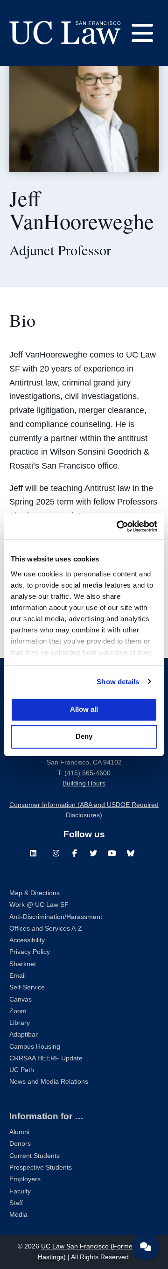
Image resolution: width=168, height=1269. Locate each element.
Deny (84, 736)
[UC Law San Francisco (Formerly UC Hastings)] (65, 32)
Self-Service (27, 987)
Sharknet (22, 964)
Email (17, 975)
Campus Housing (34, 1046)
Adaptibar (23, 1034)
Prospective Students (40, 1167)
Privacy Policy (29, 951)
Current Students (34, 1155)
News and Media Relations (48, 1081)
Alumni (19, 1132)
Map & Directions (34, 893)
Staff (16, 1202)
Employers (25, 1179)
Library (19, 1022)
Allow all (84, 709)
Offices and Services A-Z (45, 928)
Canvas (20, 999)
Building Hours (84, 783)
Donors (20, 1143)
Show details (118, 682)
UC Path (21, 1069)
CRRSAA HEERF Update (46, 1058)
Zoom (18, 1011)
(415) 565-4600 (87, 773)
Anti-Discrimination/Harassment (55, 916)
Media (18, 1214)
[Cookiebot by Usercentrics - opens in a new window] (118, 526)
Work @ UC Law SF (39, 904)
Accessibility (27, 940)
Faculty (20, 1191)
